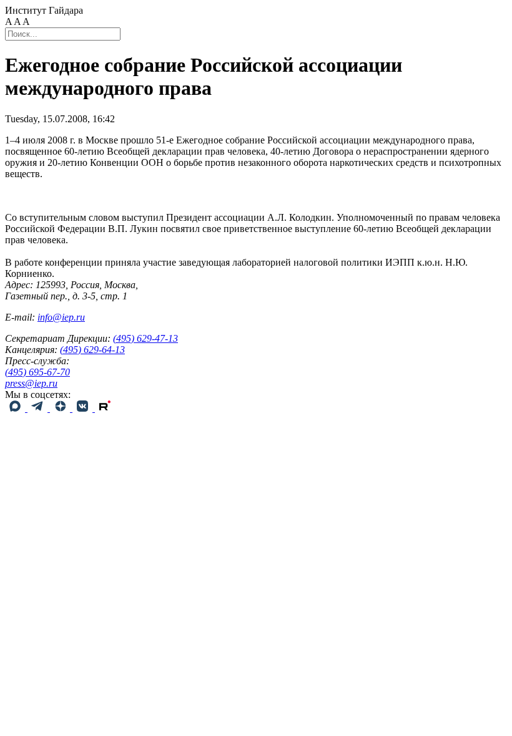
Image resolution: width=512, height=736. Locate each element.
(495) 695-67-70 (37, 372)
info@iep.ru (61, 317)
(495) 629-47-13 (145, 338)
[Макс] (16, 408)
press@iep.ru (31, 383)
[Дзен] (61, 408)
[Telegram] (38, 408)
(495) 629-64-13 (92, 349)
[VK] (83, 408)
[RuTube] (105, 408)
